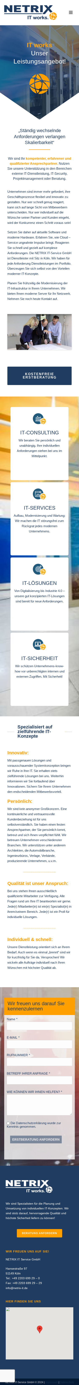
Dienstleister (19, 258)
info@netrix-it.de (17, 1288)
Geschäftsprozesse (21, 197)
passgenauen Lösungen (28, 760)
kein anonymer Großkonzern (39, 809)
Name (11, 1019)
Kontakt (46, 299)
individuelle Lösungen (22, 917)
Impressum (51, 1382)
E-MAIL (12, 1037)
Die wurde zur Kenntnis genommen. (34, 1124)
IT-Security (59, 173)
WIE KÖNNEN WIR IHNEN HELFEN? (33, 1092)
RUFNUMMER (17, 1055)
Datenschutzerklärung (31, 1123)
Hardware (27, 237)
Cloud (64, 237)
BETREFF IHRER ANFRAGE (27, 1073)
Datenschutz (67, 1382)
